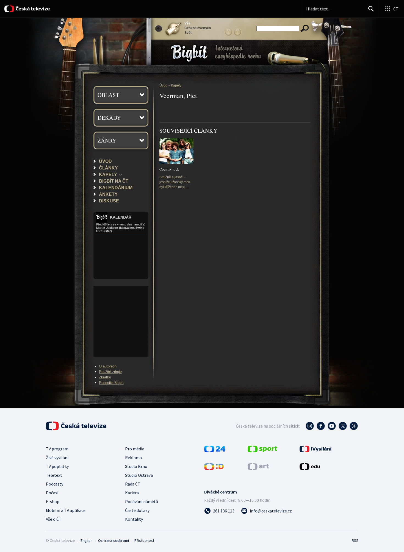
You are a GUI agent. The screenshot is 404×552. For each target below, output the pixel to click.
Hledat (371, 8)
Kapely (108, 174)
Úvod (105, 161)
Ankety (108, 194)
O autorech (108, 366)
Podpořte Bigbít (111, 383)
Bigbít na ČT (113, 181)
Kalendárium (115, 187)
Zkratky (105, 377)
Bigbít (172, 43)
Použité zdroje (110, 372)
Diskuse (109, 200)
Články (108, 167)
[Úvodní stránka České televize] (32, 8)
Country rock (169, 169)
